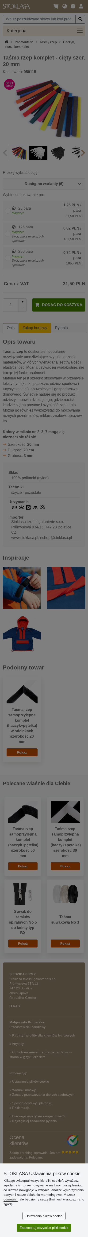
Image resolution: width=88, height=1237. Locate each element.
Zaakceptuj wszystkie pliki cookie (44, 1228)
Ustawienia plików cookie (44, 1216)
